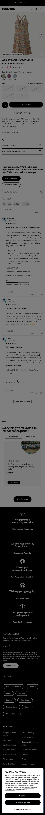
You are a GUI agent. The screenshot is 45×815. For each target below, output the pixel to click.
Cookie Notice (29, 788)
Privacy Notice (10, 790)
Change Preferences (22, 809)
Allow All (23, 795)
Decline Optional (22, 802)
